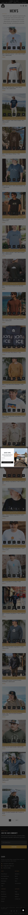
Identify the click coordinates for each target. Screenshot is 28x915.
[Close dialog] (26, 449)
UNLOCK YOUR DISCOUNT (7, 462)
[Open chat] (23, 910)
